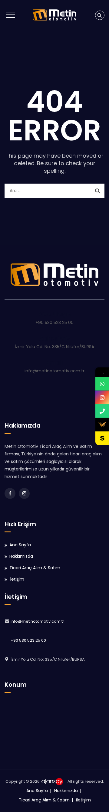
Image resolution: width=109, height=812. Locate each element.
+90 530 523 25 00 (28, 640)
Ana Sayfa (20, 545)
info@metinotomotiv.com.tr (37, 621)
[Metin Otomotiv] (54, 15)
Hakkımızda (21, 556)
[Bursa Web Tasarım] (53, 781)
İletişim (16, 579)
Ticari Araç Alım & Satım (34, 568)
